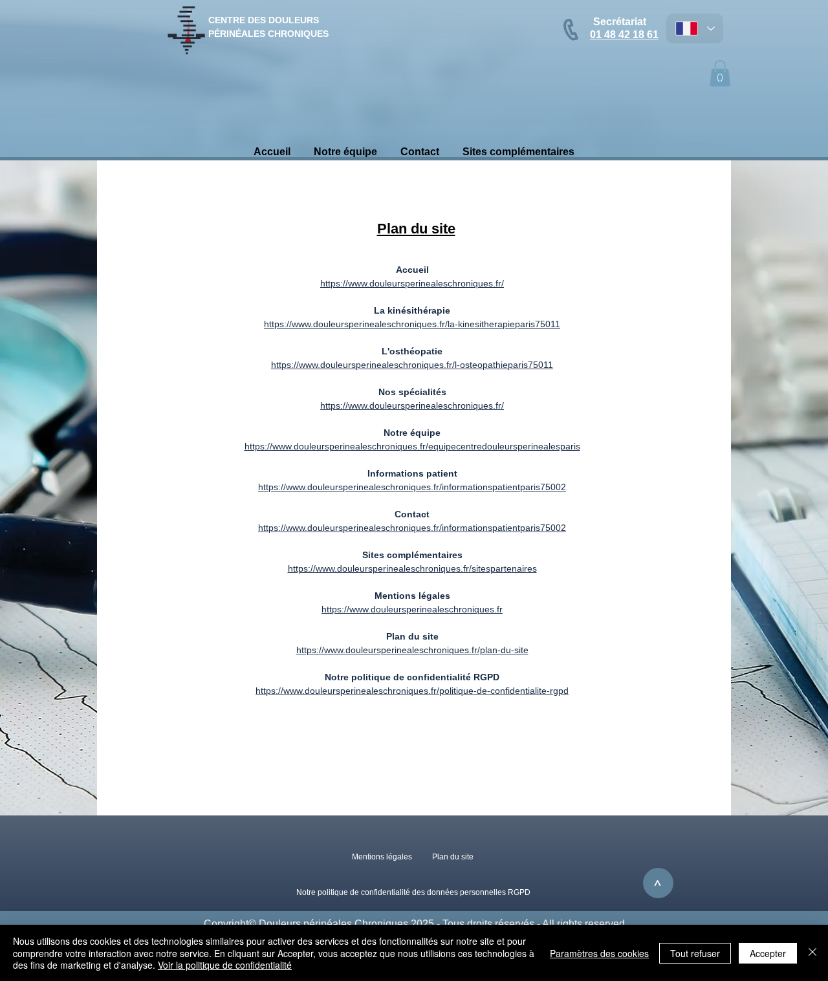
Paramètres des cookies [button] (599, 953)
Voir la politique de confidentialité (225, 964)
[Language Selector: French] (694, 28)
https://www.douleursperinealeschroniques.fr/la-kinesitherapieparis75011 (412, 324)
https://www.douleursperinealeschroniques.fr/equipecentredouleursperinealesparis (412, 446)
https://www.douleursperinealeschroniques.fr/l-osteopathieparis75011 (412, 365)
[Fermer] (812, 953)
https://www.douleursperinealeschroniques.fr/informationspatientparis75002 (412, 487)
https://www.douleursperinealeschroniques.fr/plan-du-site (412, 650)
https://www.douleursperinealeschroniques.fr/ (412, 283)
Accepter (768, 953)
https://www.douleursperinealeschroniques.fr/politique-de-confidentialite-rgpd (412, 690)
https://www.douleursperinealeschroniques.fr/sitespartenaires (412, 568)
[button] (720, 73)
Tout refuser (695, 953)
